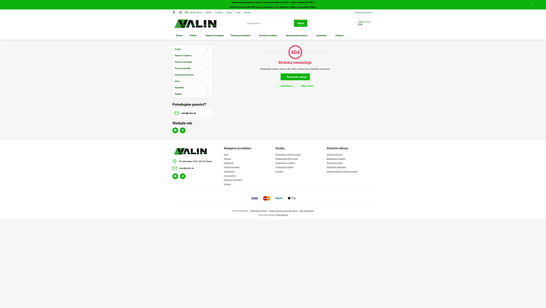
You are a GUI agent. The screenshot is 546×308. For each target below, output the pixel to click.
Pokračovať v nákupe (296, 76)
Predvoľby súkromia (258, 210)
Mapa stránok (307, 86)
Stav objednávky (307, 210)
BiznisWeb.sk (282, 215)
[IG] (180, 12)
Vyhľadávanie (286, 86)
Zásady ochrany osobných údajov (283, 210)
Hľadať (300, 23)
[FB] (174, 12)
